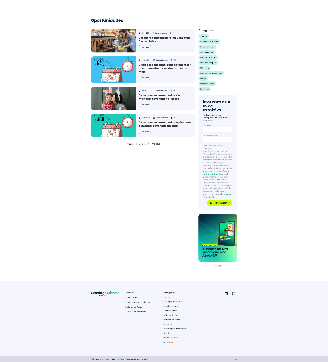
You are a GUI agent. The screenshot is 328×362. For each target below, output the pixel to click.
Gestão (203, 78)
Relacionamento (207, 47)
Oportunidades (206, 52)
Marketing (204, 68)
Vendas (203, 36)
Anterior (130, 144)
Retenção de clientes (209, 41)
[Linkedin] (226, 293)
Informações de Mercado (211, 73)
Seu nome (207, 125)
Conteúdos (130, 293)
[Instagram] (233, 293)
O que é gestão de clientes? (138, 302)
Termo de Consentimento (216, 172)
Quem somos (131, 297)
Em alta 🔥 (204, 89)
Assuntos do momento (135, 312)
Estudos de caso (207, 83)
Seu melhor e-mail (210, 135)
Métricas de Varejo (208, 57)
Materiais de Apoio (208, 62)
